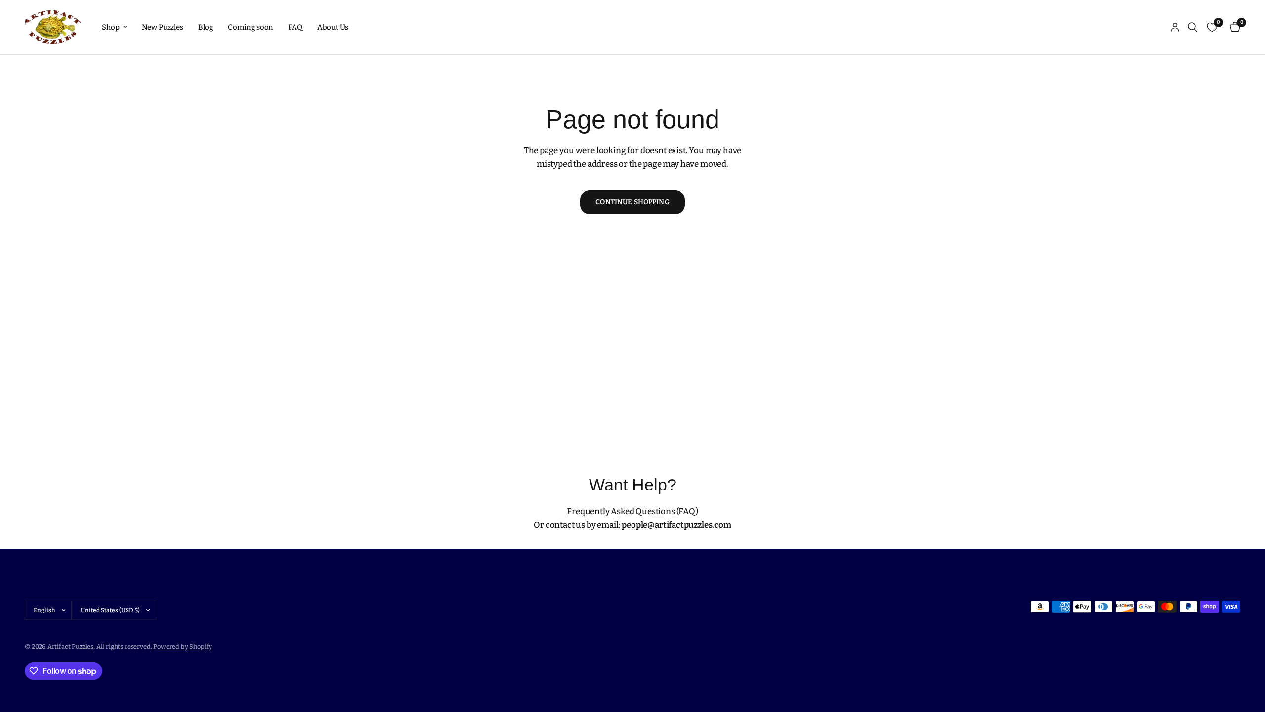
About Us (333, 27)
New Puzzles (162, 27)
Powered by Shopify (182, 646)
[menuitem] (114, 27)
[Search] (1192, 27)
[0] (1232, 27)
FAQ (295, 27)
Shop (110, 27)
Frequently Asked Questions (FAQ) (632, 511)
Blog (205, 27)
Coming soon (250, 27)
